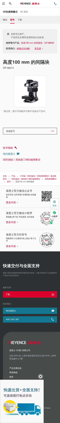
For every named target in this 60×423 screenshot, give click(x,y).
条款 (11, 376)
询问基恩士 (9, 153)
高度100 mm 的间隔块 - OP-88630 (37, 42)
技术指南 (8, 147)
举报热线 (13, 372)
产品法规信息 (15, 368)
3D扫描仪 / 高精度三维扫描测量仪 (21, 159)
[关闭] (40, 376)
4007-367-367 (12, 319)
